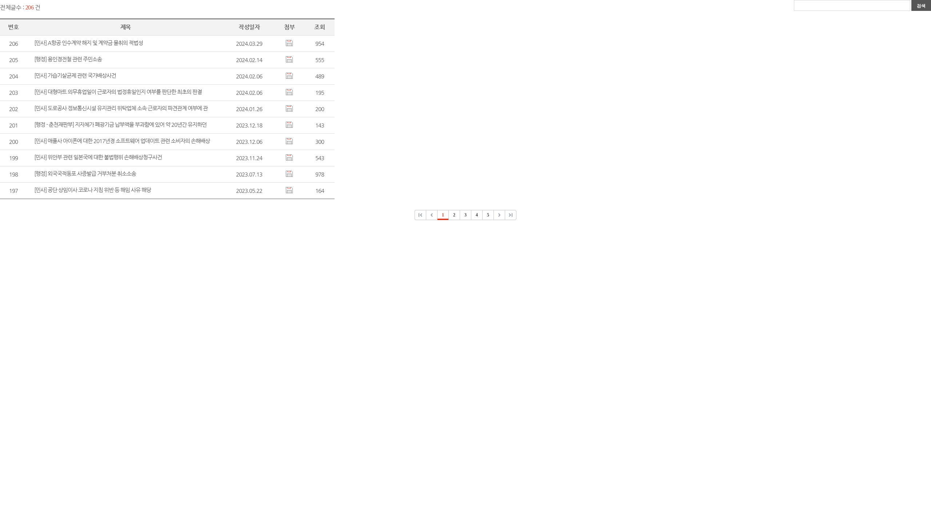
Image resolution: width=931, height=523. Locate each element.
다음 (499, 214)
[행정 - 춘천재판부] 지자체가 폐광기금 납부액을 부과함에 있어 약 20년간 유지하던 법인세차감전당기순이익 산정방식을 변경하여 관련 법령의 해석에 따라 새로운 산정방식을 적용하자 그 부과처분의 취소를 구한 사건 (121, 124)
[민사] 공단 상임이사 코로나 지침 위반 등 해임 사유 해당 (92, 190)
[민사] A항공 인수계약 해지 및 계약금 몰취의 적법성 (88, 43)
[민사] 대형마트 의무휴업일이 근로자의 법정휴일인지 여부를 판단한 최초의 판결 (118, 92)
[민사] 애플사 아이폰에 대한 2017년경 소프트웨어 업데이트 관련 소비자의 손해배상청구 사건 (122, 141)
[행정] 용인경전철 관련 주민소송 (68, 59)
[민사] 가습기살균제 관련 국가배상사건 (75, 75)
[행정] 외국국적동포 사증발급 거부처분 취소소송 (85, 173)
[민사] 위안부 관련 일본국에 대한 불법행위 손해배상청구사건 (98, 157)
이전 (420, 214)
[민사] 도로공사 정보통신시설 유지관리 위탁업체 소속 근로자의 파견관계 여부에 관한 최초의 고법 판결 (121, 108)
